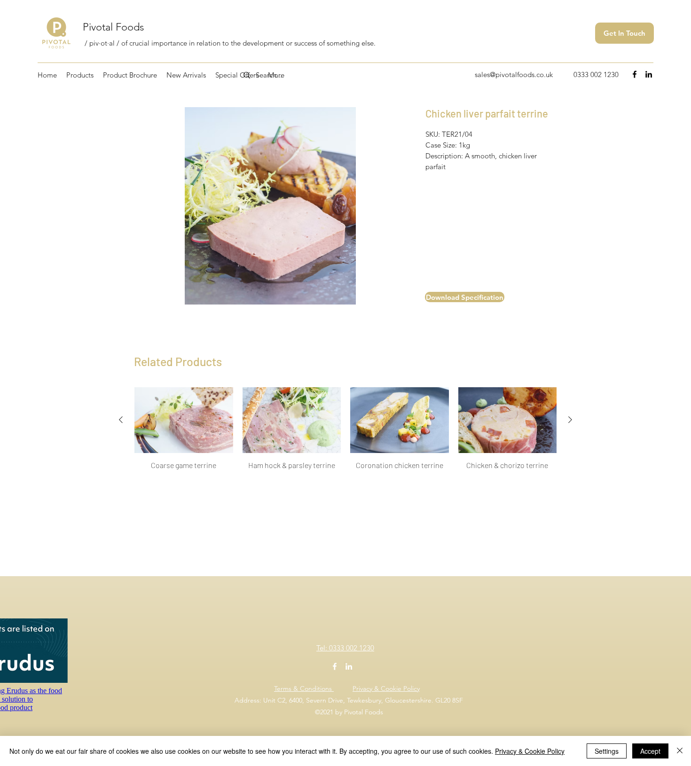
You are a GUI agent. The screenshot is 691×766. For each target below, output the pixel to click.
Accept (650, 751)
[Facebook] (634, 74)
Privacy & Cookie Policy (386, 688)
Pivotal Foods (113, 27)
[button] (454, 297)
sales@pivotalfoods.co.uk (514, 74)
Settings (607, 751)
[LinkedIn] (648, 74)
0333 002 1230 (596, 74)
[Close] (679, 750)
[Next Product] (570, 419)
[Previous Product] (120, 419)
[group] (345, 433)
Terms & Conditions (304, 688)
